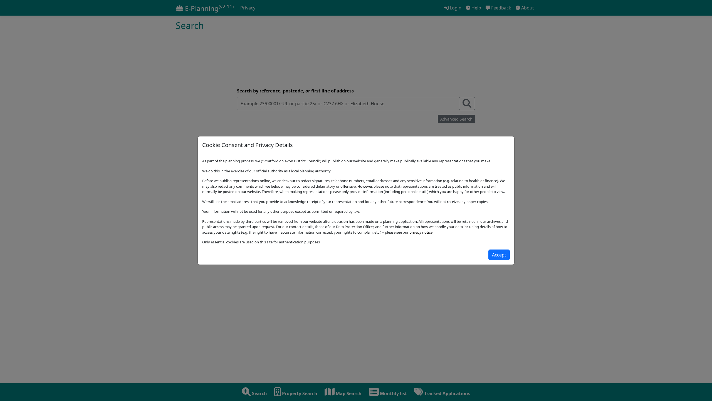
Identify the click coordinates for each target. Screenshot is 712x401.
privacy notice (420, 232)
